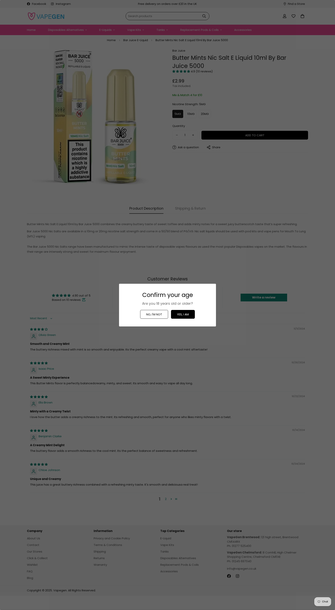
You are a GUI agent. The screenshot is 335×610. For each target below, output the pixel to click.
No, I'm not (154, 314)
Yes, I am (183, 314)
